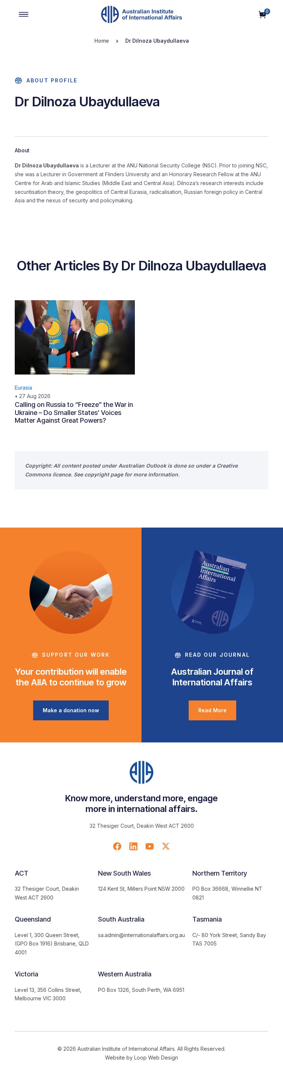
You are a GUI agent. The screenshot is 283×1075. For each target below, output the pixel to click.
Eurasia (23, 387)
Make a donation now (71, 710)
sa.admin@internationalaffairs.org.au (141, 935)
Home (101, 41)
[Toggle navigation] (23, 14)
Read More (212, 710)
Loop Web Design (156, 1057)
